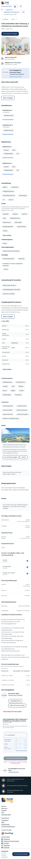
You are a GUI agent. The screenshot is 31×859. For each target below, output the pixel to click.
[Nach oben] (27, 849)
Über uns (4, 808)
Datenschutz (5, 824)
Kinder (6, 744)
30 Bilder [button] (6, 52)
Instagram (6, 845)
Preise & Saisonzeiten (21, 750)
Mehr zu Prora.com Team (16, 76)
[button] (15, 46)
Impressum (4, 820)
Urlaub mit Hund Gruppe (11, 841)
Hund (5, 747)
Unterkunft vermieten (6, 6)
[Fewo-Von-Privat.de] (15, 833)
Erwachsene (7, 739)
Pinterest (6, 847)
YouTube (6, 843)
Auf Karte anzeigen (11, 457)
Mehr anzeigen (8, 98)
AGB (2, 822)
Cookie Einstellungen (8, 826)
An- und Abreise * (10, 735)
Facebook (6, 839)
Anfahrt (23, 457)
